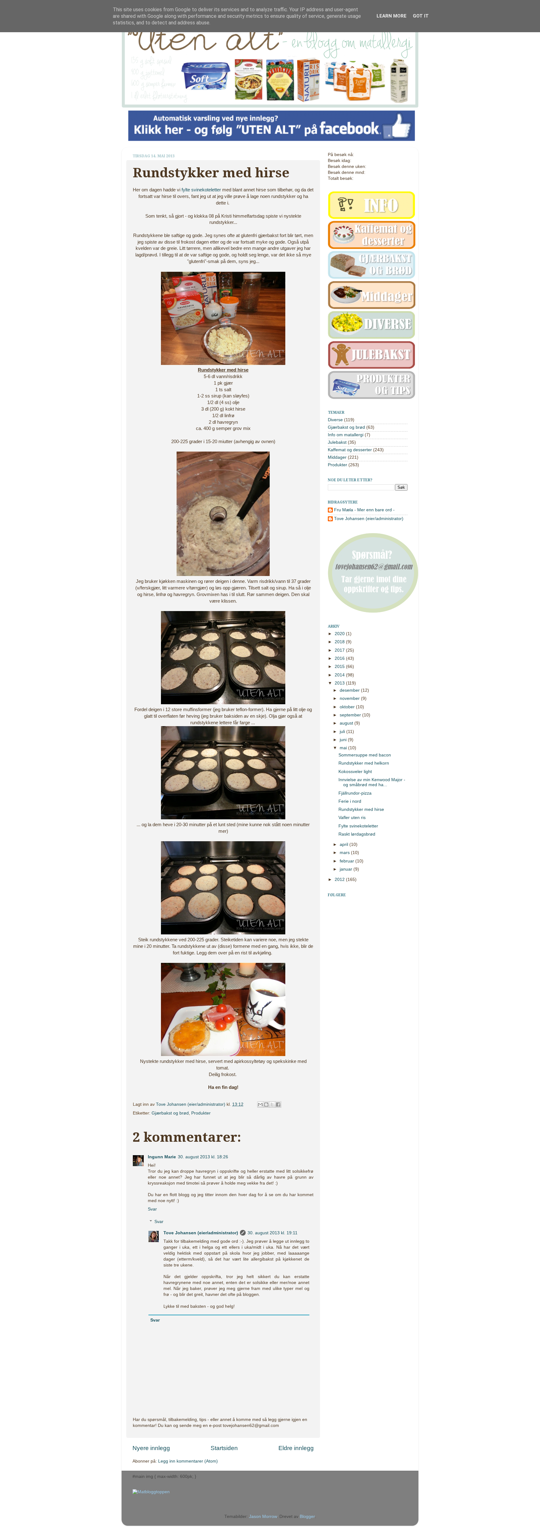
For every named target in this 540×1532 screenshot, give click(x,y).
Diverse (335, 419)
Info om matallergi (345, 434)
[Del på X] (272, 1104)
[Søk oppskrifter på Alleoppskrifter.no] (151, 1491)
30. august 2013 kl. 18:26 (203, 1157)
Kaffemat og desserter (350, 449)
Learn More (392, 16)
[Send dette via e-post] (260, 1104)
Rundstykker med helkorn (363, 763)
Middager (337, 457)
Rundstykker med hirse (361, 809)
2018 (340, 642)
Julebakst (337, 442)
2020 (340, 633)
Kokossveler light (355, 771)
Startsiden (224, 1448)
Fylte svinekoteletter (358, 826)
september (351, 715)
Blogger (307, 1516)
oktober (348, 707)
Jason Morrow (263, 1516)
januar (346, 869)
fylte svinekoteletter (201, 189)
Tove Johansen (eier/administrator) (191, 1104)
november (350, 698)
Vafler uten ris (352, 817)
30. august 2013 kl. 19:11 (273, 1233)
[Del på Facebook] (278, 1104)
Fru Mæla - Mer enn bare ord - (364, 510)
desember (350, 690)
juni (344, 739)
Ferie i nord (349, 801)
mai (344, 748)
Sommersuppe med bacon (364, 755)
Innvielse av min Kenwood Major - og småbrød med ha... (371, 782)
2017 (340, 650)
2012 (340, 879)
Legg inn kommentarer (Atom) (188, 1461)
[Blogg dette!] (266, 1104)
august (347, 723)
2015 (340, 666)
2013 (340, 683)
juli (343, 731)
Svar (152, 1209)
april (344, 844)
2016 (340, 658)
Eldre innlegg (296, 1448)
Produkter (201, 1113)
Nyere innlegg (151, 1448)
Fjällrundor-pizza (355, 793)
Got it (421, 16)
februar (347, 861)
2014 (340, 675)
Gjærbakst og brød (170, 1113)
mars (345, 852)
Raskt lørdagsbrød (356, 834)
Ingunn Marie (162, 1157)
